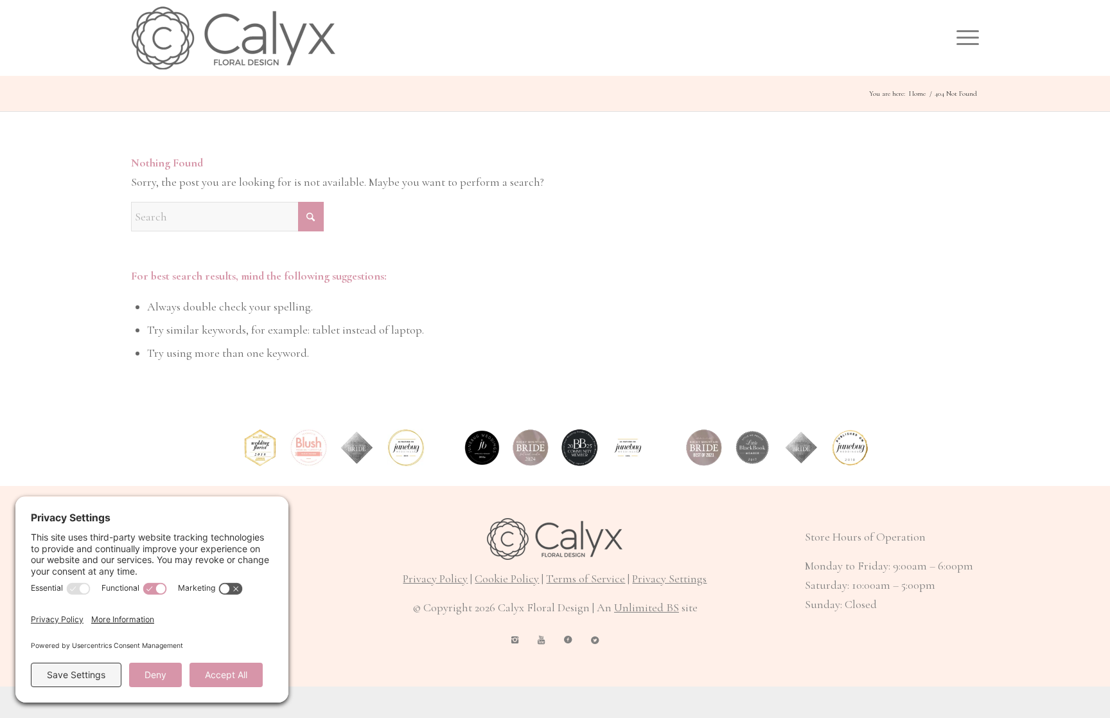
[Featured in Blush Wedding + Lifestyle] (309, 448)
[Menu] (963, 38)
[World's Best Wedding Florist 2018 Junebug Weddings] (260, 448)
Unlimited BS (646, 607)
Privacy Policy (435, 578)
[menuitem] (963, 38)
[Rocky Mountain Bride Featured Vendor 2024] (531, 448)
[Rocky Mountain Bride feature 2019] (801, 448)
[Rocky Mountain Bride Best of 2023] (704, 448)
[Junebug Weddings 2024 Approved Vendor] (482, 448)
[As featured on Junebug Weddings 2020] (406, 448)
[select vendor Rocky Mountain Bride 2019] (357, 448)
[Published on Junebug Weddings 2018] (850, 448)
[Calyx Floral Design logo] (233, 38)
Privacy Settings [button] (669, 578)
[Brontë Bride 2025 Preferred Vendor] (580, 448)
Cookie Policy (507, 578)
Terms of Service (585, 578)
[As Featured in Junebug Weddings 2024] (628, 448)
